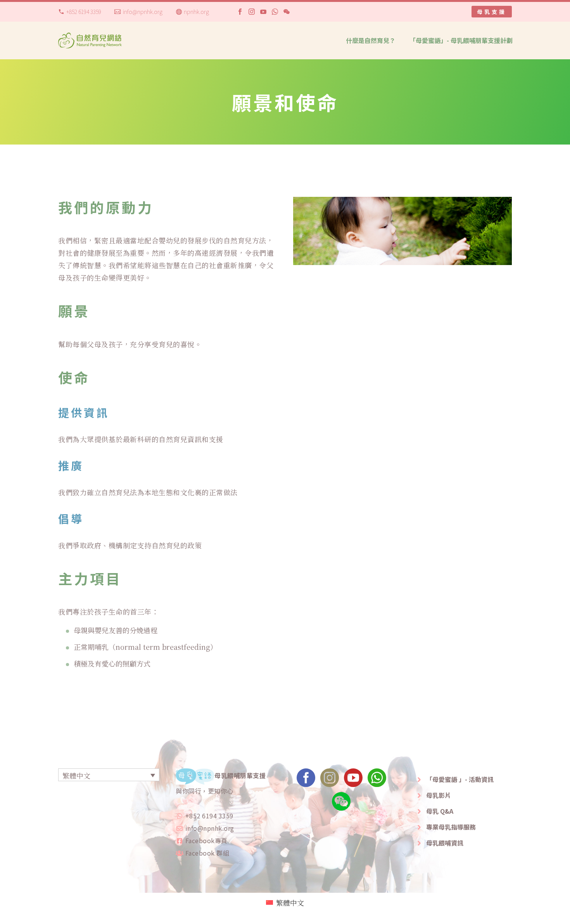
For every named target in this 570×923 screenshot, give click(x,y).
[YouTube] (263, 12)
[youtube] (353, 780)
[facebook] (306, 780)
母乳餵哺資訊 (444, 842)
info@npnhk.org (142, 11)
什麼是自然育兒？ (371, 40)
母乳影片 (438, 795)
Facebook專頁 (206, 840)
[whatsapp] (377, 780)
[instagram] (329, 780)
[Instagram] (251, 12)
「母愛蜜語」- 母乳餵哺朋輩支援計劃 (461, 40)
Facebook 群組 (207, 853)
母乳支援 (491, 11)
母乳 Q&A (439, 811)
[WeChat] (286, 12)
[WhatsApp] (275, 12)
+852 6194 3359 (83, 11)
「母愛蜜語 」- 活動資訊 (460, 779)
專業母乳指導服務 (451, 827)
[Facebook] (240, 12)
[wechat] (341, 804)
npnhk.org (196, 11)
